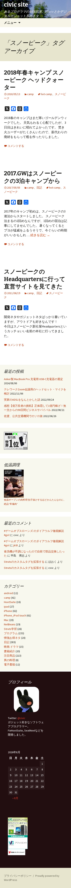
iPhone (8, 611)
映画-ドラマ (11, 646)
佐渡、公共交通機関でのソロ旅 (23, 416)
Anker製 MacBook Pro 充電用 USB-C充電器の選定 (33, 379)
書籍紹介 (9, 651)
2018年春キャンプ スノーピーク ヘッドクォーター (34, 80)
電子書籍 (9, 664)
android (8, 593)
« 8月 (15, 798)
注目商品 (9, 655)
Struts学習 (10, 629)
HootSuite (10, 602)
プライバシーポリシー (18, 876)
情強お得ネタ (12, 638)
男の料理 (9, 660)
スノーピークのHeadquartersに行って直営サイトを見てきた (34, 279)
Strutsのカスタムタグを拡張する (24, 561)
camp (30, 94)
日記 (39, 187)
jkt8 (15, 545)
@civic (21, 718)
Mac (6, 620)
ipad (6, 606)
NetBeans (9, 624)
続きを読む (40, 235)
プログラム (11, 633)
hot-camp (46, 94)
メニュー (10, 23)
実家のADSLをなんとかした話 (22, 399)
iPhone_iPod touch (15, 615)
